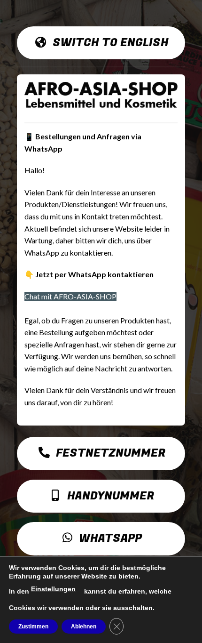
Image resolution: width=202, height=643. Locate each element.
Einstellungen (53, 589)
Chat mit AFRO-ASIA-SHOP (70, 296)
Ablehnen (83, 626)
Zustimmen (33, 626)
